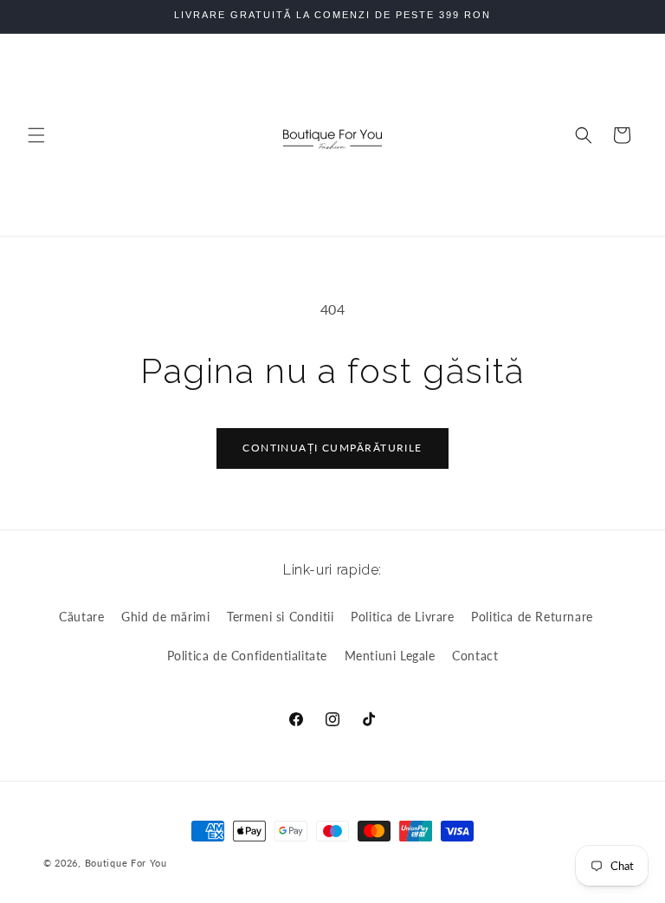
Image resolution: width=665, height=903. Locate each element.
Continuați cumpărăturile (332, 447)
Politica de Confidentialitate (247, 655)
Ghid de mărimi (165, 616)
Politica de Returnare (532, 616)
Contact (475, 655)
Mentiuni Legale (390, 655)
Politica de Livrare (402, 616)
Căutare (81, 616)
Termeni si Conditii (280, 616)
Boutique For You (126, 862)
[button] (36, 135)
